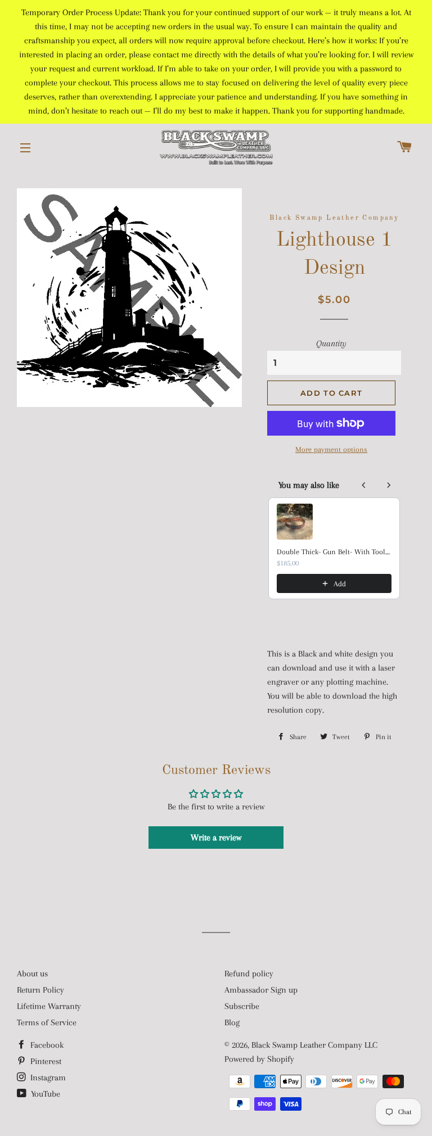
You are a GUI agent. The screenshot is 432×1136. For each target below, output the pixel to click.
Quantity (331, 343)
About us (32, 973)
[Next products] (388, 485)
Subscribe (241, 1006)
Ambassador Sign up (261, 990)
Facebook (46, 1045)
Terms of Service (46, 1022)
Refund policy (248, 973)
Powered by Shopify (259, 1059)
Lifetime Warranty (49, 1006)
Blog (232, 1022)
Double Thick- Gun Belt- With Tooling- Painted (334, 551)
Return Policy (40, 990)
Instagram (47, 1077)
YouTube (44, 1094)
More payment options (331, 449)
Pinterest (44, 1061)
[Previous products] (364, 485)
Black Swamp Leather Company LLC (314, 1045)
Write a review (216, 837)
